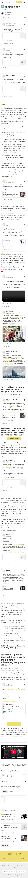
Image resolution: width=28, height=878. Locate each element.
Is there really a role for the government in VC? (8, 817)
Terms (18, 866)
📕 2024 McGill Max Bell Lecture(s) (10, 827)
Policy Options (11, 265)
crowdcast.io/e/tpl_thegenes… (10, 701)
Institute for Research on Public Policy (14, 266)
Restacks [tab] (11, 791)
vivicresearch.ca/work (11, 237)
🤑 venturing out (6, 814)
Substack (6, 875)
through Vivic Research (18, 215)
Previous (6, 781)
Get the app (21, 871)
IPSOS (11, 263)
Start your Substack (10, 871)
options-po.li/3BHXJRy (8, 364)
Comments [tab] (4, 791)
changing (11, 135)
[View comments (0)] (7, 17)
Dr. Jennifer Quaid (11, 447)
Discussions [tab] (12, 810)
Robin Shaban (10, 211)
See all (4, 845)
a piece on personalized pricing (13, 520)
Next (23, 781)
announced (4, 165)
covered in (11, 213)
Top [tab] (3, 810)
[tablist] (7, 791)
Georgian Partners (13, 261)
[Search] (25, 810)
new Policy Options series (12, 388)
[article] (14, 818)
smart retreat (5, 836)
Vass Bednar (8, 12)
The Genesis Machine (12, 670)
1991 (5, 628)
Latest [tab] (6, 810)
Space (3, 445)
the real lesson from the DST (8, 838)
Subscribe (19, 2)
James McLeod (19, 451)
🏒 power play (5, 825)
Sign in (25, 2)
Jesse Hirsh (17, 146)
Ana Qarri (21, 211)
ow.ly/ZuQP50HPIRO (7, 324)
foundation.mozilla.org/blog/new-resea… (13, 552)
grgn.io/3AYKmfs (6, 289)
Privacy (14, 866)
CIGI (24, 498)
